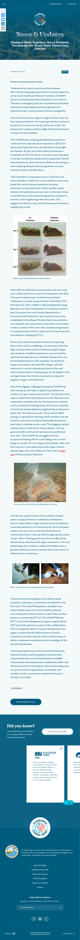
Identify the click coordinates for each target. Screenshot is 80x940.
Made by (8, 934)
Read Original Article (26, 702)
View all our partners (57, 731)
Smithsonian (16, 688)
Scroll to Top (69, 934)
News (65, 72)
